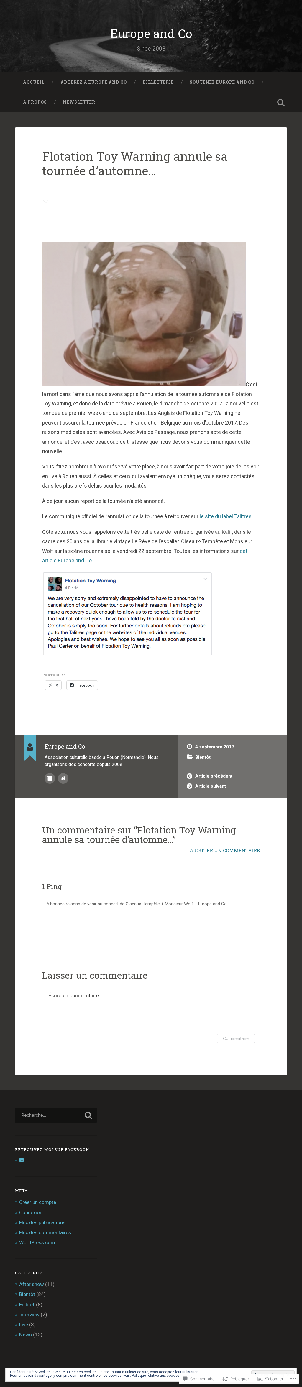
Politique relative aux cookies (156, 1375)
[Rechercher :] (55, 1115)
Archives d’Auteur (50, 778)
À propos (35, 102)
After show (31, 1284)
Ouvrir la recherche (281, 102)
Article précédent (213, 776)
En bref (27, 1305)
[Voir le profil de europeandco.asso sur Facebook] (21, 1160)
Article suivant (210, 786)
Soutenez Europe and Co (222, 82)
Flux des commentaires (45, 1232)
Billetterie (158, 82)
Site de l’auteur (63, 778)
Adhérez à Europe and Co (93, 82)
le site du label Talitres (226, 516)
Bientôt (203, 757)
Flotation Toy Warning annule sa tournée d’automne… (135, 163)
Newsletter (79, 102)
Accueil (34, 82)
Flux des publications (42, 1222)
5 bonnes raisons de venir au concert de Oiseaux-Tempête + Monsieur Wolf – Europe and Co (137, 904)
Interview (29, 1315)
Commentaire (236, 1038)
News (25, 1335)
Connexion (30, 1212)
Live (23, 1325)
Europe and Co (151, 33)
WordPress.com (37, 1242)
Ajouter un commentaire (225, 850)
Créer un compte (37, 1202)
